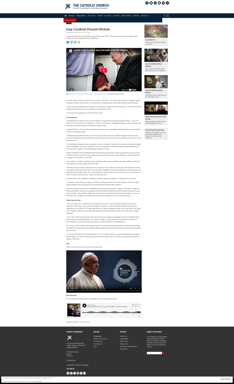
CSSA (95, 346)
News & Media (126, 16)
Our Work (108, 16)
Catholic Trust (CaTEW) (100, 339)
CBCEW (100, 16)
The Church (91, 16)
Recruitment (123, 349)
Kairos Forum (124, 341)
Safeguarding (80, 16)
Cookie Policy (37, 381)
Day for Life (123, 336)
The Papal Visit (97, 341)
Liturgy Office (124, 339)
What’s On (144, 16)
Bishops (71, 16)
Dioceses (116, 16)
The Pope (80, 94)
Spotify (87, 322)
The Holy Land (97, 344)
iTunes (80, 322)
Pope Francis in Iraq (99, 94)
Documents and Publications (128, 346)
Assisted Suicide (70, 20)
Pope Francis (88, 94)
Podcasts (136, 16)
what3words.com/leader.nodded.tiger (78, 365)
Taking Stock (124, 344)
